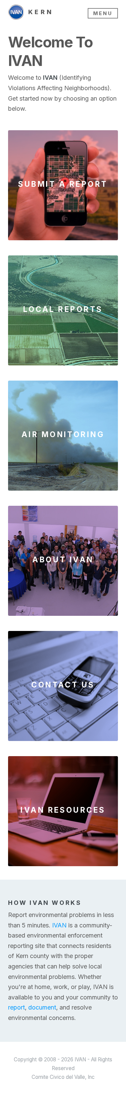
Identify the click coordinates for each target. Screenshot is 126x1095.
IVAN (59, 925)
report (16, 1007)
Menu (103, 13)
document (42, 1007)
